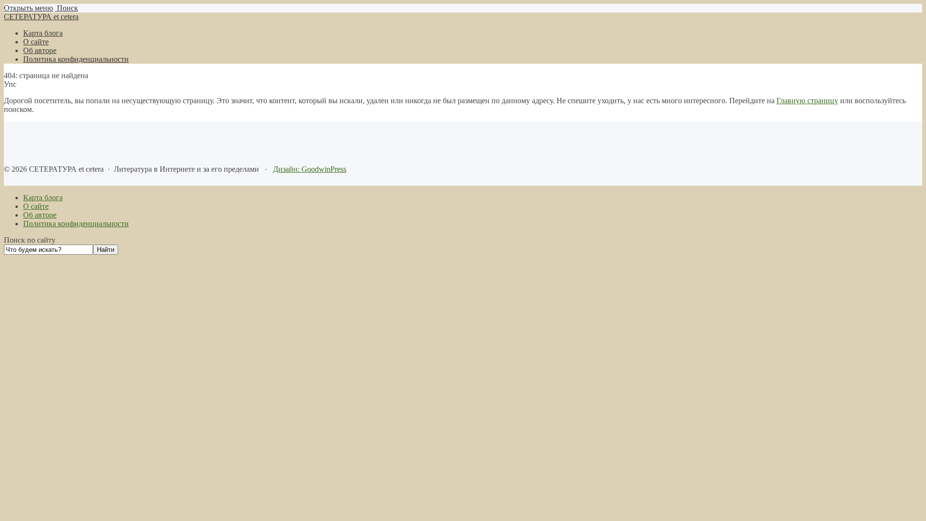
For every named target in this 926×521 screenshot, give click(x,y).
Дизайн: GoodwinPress (309, 169)
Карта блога (43, 197)
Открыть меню (28, 8)
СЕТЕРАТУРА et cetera (41, 17)
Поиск (66, 8)
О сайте (36, 206)
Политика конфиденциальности (76, 223)
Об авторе (39, 215)
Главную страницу (807, 100)
